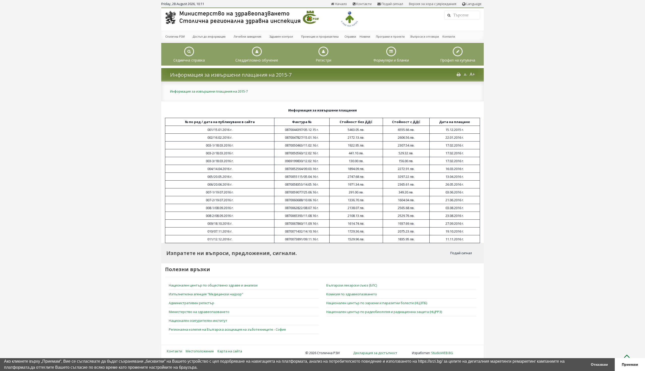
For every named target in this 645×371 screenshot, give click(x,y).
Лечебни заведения (247, 36)
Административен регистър (191, 303)
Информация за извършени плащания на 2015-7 (209, 91)
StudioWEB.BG (442, 353)
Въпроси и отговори (424, 36)
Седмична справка (189, 60)
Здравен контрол (281, 36)
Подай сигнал (392, 4)
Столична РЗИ (175, 36)
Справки (350, 36)
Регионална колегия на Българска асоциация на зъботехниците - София (227, 329)
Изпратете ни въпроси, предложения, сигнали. (231, 253)
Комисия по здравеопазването (351, 294)
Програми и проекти (390, 36)
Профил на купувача (457, 60)
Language (473, 4)
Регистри (323, 60)
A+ (472, 74)
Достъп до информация (209, 36)
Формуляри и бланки (391, 60)
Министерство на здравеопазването (199, 311)
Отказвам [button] (599, 364)
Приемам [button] (630, 364)
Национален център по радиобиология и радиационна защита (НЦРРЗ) (384, 311)
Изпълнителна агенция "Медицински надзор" (206, 294)
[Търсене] (449, 15)
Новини (365, 36)
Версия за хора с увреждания (432, 4)
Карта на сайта (229, 351)
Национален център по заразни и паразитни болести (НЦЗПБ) (376, 303)
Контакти (364, 4)
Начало (340, 4)
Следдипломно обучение (256, 60)
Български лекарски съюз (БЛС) (351, 285)
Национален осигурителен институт (198, 320)
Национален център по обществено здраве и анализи (213, 285)
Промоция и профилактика (320, 36)
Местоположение (200, 351)
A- (466, 74)
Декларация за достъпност (375, 353)
